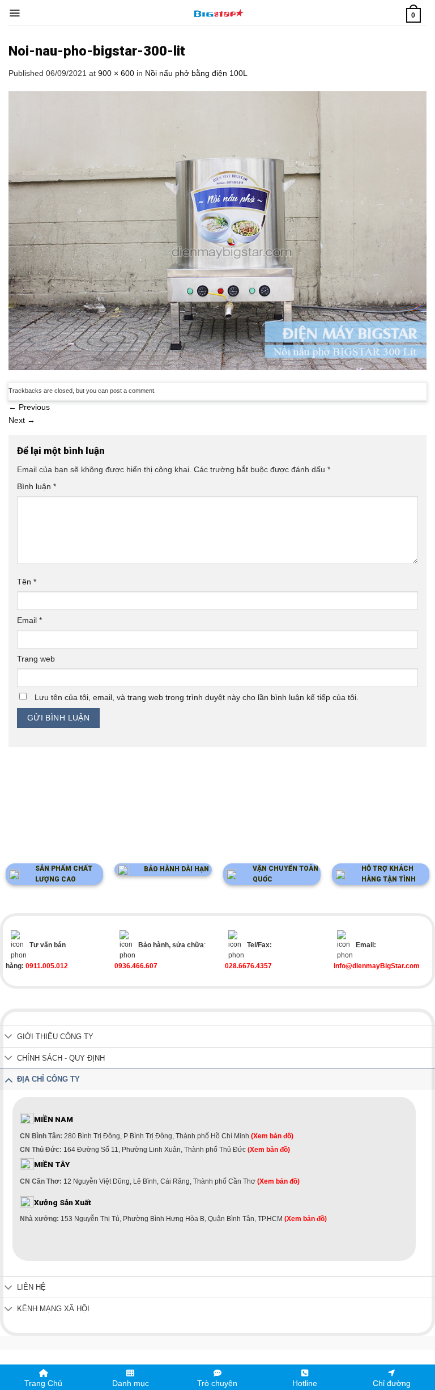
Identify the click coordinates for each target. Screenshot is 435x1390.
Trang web (36, 658)
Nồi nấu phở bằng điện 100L (196, 73)
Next (21, 420)
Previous (29, 407)
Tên (26, 581)
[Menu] (14, 13)
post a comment (132, 390)
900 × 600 (116, 73)
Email (29, 620)
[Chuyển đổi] (8, 1037)
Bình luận (36, 486)
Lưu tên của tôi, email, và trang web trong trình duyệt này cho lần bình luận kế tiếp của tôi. (197, 697)
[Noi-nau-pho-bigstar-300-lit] (217, 230)
